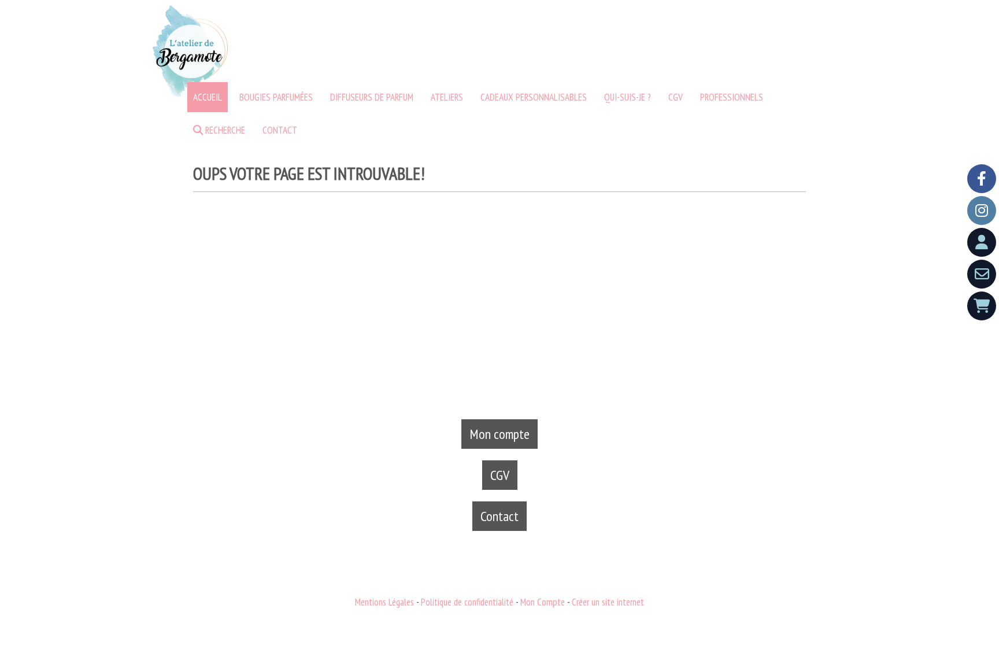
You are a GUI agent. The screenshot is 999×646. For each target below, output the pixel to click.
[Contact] (981, 274)
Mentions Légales (384, 602)
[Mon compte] (981, 242)
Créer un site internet (608, 602)
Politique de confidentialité (467, 602)
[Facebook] (981, 178)
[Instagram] (981, 210)
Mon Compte (542, 602)
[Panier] (981, 305)
